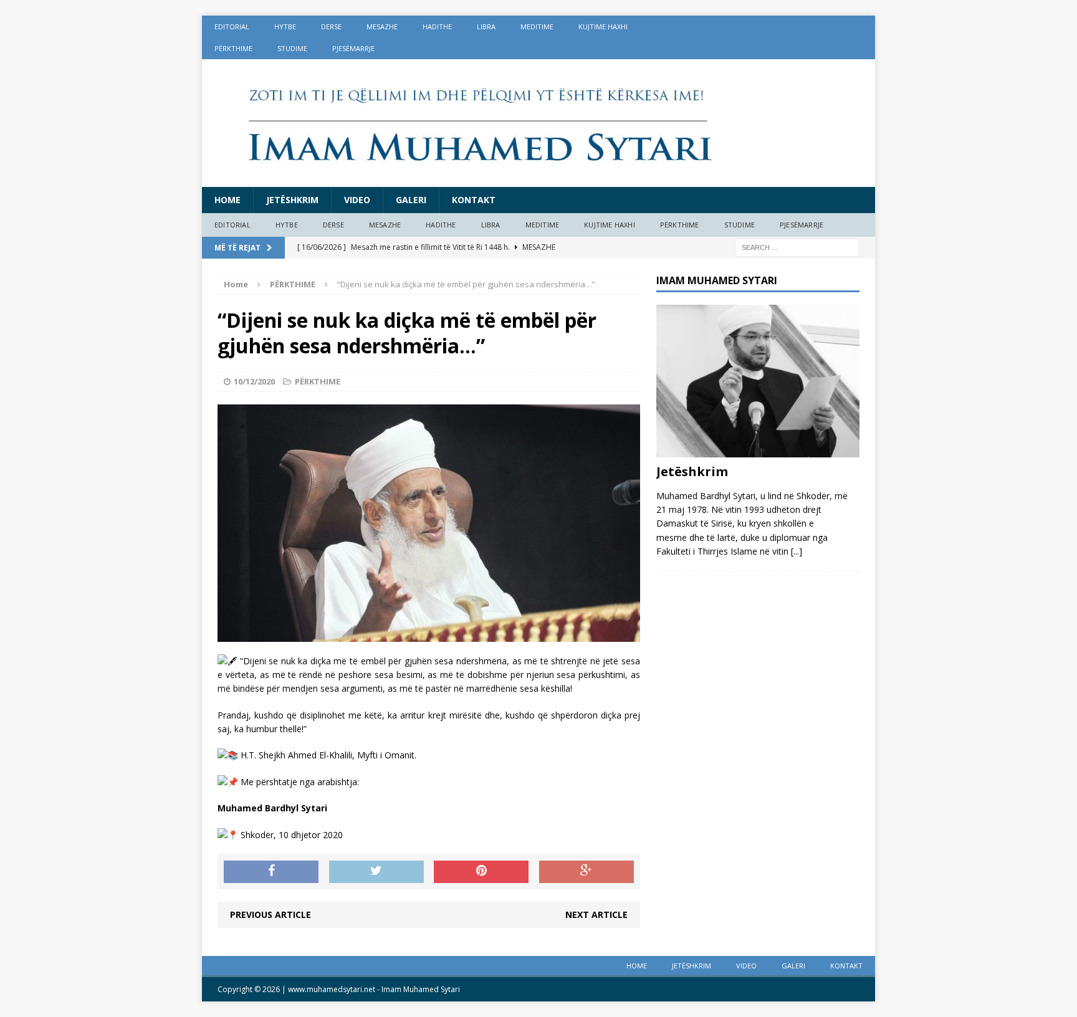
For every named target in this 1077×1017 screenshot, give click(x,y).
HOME (227, 200)
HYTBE (285, 26)
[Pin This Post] (481, 872)
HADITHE (437, 26)
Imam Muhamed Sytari (420, 989)
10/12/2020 (254, 381)
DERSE (331, 26)
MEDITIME (536, 26)
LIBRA (486, 26)
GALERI (411, 200)
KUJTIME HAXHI (603, 26)
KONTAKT (473, 200)
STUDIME (292, 48)
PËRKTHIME (233, 48)
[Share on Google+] (586, 872)
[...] (796, 551)
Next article (596, 914)
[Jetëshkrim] (757, 450)
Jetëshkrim (292, 200)
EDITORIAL (231, 26)
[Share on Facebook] (271, 872)
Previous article (270, 914)
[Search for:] (797, 246)
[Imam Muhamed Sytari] (538, 123)
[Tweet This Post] (376, 872)
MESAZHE (382, 26)
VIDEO (357, 200)
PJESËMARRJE (353, 48)
